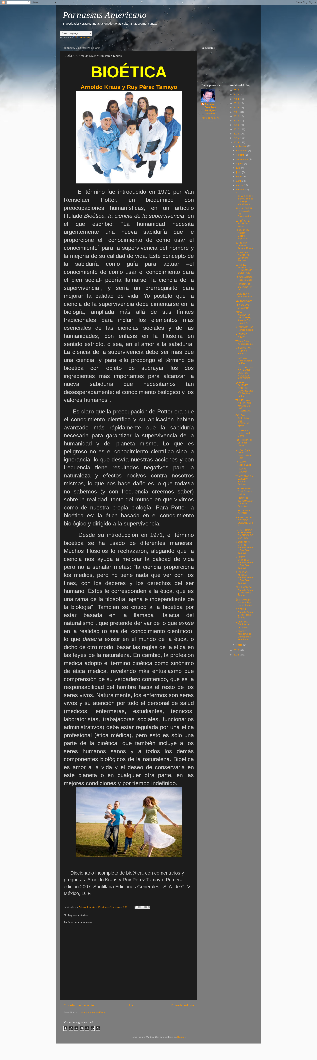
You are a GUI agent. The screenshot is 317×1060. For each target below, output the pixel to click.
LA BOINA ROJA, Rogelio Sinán (244, 278)
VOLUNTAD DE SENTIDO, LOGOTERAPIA (244, 521)
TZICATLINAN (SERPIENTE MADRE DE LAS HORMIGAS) (243, 405)
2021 (237, 112)
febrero (240, 189)
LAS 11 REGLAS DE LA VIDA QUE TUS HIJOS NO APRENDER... (244, 373)
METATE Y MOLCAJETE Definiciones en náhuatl (243, 635)
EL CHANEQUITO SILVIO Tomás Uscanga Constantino (244, 198)
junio (239, 172)
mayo (239, 176)
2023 (237, 103)
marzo (240, 185)
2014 (237, 142)
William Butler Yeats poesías (244, 342)
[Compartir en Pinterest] (148, 907)
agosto (240, 163)
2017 (237, 129)
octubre (240, 155)
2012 (237, 654)
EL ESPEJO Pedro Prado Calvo (243, 433)
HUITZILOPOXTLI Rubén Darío (243, 443)
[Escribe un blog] (139, 907)
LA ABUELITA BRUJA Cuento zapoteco (242, 234)
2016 (237, 133)
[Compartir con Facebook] (145, 907)
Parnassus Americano (105, 15)
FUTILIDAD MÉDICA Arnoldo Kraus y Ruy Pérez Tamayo (244, 577)
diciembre (241, 146)
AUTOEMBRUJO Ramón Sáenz (244, 328)
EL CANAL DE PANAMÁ (242, 470)
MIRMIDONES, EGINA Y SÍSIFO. (243, 351)
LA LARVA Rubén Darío (243, 463)
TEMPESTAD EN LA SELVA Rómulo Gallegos (244, 480)
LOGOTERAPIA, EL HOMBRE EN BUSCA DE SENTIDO (244, 534)
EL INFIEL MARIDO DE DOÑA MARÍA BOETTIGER (243, 269)
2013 (237, 650)
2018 (237, 125)
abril (238, 181)
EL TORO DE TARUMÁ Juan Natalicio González (244, 502)
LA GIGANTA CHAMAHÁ (242, 306)
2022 (237, 107)
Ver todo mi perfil (210, 118)
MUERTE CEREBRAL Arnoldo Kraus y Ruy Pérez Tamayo (244, 562)
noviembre (242, 150)
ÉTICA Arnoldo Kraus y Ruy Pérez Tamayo (244, 602)
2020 (237, 116)
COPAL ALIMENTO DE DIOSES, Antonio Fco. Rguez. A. (243, 317)
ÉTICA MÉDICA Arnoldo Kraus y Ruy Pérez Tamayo (244, 591)
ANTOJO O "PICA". (241, 335)
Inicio (132, 1005)
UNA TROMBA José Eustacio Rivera (243, 491)
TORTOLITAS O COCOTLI (243, 511)
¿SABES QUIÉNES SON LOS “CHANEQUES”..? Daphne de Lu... (244, 389)
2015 (237, 138)
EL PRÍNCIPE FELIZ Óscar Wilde (243, 223)
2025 (237, 94)
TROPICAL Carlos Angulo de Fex (243, 360)
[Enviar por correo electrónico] (136, 907)
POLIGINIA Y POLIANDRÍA (243, 295)
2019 (237, 120)
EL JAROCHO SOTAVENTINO (243, 287)
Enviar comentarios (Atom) (92, 1012)
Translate (85, 37)
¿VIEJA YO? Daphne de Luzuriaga (242, 624)
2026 (237, 90)
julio (238, 168)
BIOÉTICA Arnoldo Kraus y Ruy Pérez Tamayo (244, 613)
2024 (237, 99)
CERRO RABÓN (243, 301)
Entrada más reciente (79, 1005)
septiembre (242, 159)
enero (239, 645)
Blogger (181, 1037)
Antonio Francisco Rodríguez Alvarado (210, 109)
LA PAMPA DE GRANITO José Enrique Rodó (243, 454)
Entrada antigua (182, 1005)
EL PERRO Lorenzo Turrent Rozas (244, 245)
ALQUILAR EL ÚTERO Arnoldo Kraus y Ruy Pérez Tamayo (244, 547)
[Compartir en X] (142, 907)
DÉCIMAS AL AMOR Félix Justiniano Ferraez (242, 256)
